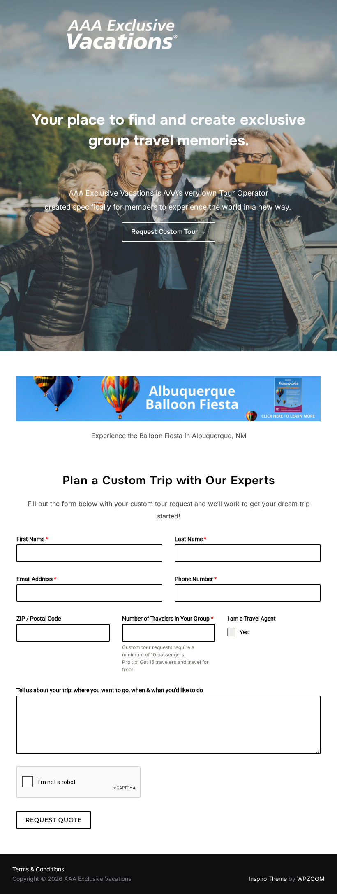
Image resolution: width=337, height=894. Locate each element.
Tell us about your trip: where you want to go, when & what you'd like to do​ (109, 690)
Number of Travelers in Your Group (167, 618)
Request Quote (53, 820)
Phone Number (196, 579)
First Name (32, 539)
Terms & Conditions (38, 869)
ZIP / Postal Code (38, 618)
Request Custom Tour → (168, 231)
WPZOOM (311, 878)
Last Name (190, 539)
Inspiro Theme (268, 878)
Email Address (36, 579)
